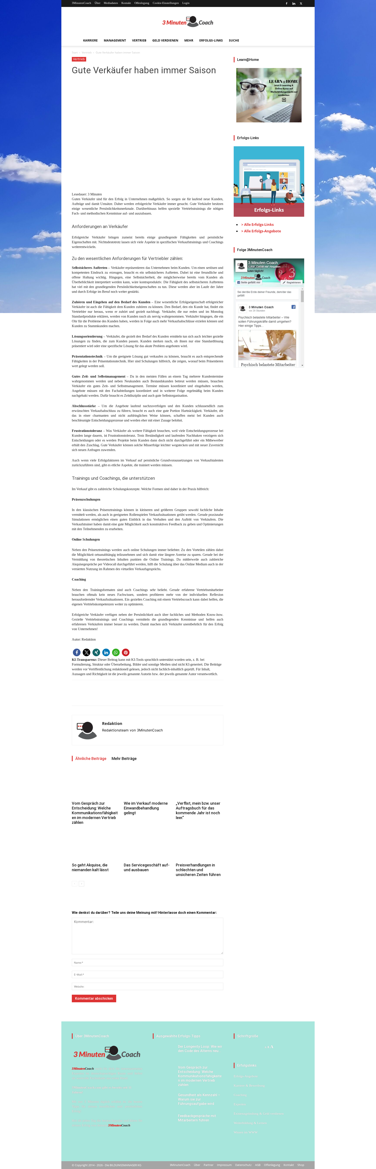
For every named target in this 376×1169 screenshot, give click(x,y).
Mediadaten (111, 3)
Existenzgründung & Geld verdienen (259, 1113)
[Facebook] (286, 3)
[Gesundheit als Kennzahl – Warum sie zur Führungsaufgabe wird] (164, 1100)
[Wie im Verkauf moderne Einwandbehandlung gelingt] (147, 783)
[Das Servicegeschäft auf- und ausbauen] (147, 845)
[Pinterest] (96, 696)
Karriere (90, 40)
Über (97, 3)
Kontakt (126, 3)
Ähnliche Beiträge (90, 758)
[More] (106, 696)
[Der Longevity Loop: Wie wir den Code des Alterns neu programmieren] (164, 1052)
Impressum (224, 1165)
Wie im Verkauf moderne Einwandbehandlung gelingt (146, 808)
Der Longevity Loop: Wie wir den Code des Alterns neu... (200, 1048)
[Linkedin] (293, 3)
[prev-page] (74, 883)
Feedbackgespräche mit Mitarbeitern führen (197, 1118)
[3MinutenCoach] (188, 21)
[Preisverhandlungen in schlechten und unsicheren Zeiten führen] (199, 845)
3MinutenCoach (81, 3)
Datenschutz (243, 1165)
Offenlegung (141, 3)
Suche (234, 40)
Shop (300, 1165)
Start (75, 52)
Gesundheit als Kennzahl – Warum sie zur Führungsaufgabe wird (199, 1099)
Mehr (188, 40)
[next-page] (81, 883)
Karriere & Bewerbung (249, 1085)
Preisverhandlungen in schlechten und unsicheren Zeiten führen (198, 870)
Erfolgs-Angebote (246, 1076)
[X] (301, 3)
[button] (77, 652)
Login (186, 3)
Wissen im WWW (246, 1132)
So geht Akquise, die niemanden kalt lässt (90, 867)
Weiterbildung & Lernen (250, 1123)
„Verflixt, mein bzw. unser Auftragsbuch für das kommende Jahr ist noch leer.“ (198, 810)
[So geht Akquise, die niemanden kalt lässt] (95, 845)
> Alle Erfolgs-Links (257, 224)
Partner (208, 1165)
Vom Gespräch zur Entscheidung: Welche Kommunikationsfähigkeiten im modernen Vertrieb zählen (95, 813)
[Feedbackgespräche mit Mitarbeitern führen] (164, 1121)
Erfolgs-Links (211, 40)
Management (115, 40)
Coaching (240, 1095)
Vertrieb (139, 40)
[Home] (76, 40)
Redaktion (112, 723)
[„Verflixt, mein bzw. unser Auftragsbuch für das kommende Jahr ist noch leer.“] (199, 783)
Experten (240, 1104)
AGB (257, 1165)
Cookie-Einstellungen (166, 3)
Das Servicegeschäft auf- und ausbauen (147, 867)
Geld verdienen (165, 40)
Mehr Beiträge (124, 758)
